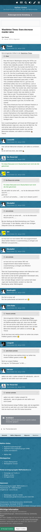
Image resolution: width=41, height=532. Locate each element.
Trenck (6, 37)
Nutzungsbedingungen (7, 513)
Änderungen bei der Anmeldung (19, 15)
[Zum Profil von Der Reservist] (4, 158)
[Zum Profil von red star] (4, 371)
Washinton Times (26, 53)
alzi (8, 172)
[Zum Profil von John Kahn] (4, 307)
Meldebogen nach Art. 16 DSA (13, 495)
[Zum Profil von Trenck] (4, 47)
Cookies (9, 517)
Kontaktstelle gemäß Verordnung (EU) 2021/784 (19, 497)
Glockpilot (11, 203)
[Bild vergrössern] (32, 131)
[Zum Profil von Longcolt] (4, 344)
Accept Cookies (7, 529)
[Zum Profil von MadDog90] (4, 291)
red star (10, 369)
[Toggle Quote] (4, 56)
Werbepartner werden (11, 463)
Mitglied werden (9, 475)
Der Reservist (12, 157)
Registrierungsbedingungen (12, 446)
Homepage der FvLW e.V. (12, 473)
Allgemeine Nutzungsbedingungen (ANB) (17, 448)
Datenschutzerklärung (22, 513)
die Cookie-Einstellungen (30, 519)
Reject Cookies (21, 529)
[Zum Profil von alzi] (4, 174)
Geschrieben (16, 48)
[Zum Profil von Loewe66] (4, 141)
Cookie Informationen (10, 450)
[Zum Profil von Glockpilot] (4, 204)
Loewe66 (10, 140)
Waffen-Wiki (7, 454)
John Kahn (11, 306)
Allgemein (17, 39)
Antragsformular (9, 477)
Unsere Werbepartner (11, 462)
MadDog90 (11, 290)
